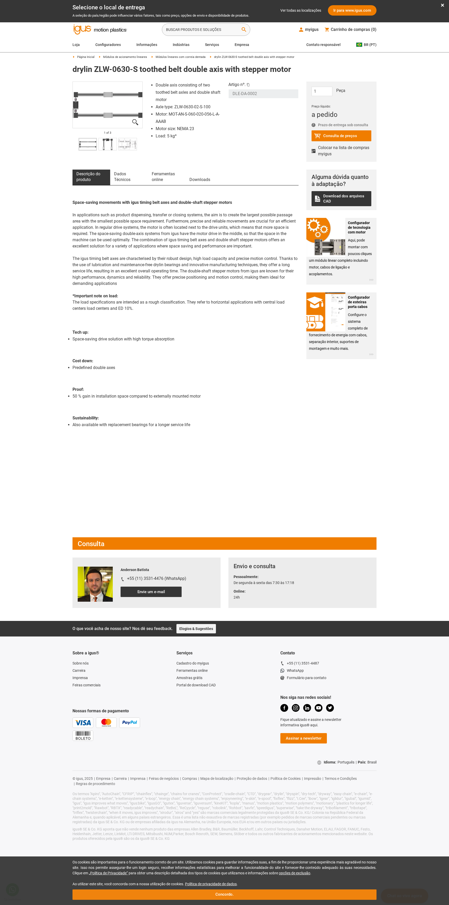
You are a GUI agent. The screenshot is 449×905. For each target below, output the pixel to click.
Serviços (212, 45)
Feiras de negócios (164, 778)
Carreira (78, 670)
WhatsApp (295, 670)
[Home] (99, 30)
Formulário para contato (306, 678)
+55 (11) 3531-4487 (303, 663)
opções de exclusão (294, 873)
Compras (189, 778)
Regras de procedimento (95, 784)
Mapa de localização (216, 778)
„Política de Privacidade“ (108, 873)
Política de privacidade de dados (211, 884)
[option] (107, 105)
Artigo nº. (237, 84)
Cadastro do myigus (192, 663)
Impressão (312, 778)
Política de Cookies (285, 778)
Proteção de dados (252, 778)
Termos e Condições (341, 778)
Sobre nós (80, 663)
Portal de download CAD (196, 685)
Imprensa (80, 678)
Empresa (242, 45)
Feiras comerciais (86, 685)
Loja (76, 45)
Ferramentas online (192, 670)
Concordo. (224, 894)
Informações (146, 45)
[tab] (91, 177)
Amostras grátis (189, 678)
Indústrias (181, 45)
